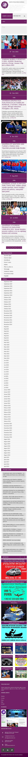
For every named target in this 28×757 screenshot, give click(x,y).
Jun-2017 (6, 367)
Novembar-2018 (8, 315)
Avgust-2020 (7, 441)
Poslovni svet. (11, 754)
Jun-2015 (6, 371)
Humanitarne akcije (8, 273)
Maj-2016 (6, 335)
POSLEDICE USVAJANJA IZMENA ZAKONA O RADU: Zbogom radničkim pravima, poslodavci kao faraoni (13, 509)
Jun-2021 (6, 360)
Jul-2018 (6, 378)
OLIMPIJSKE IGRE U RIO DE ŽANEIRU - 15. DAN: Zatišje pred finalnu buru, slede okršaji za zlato (13, 475)
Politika (6, 264)
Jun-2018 (6, 365)
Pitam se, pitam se (8, 266)
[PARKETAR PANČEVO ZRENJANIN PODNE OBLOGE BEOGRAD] (7, 674)
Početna (3, 696)
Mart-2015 (6, 356)
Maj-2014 (6, 340)
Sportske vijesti (7, 255)
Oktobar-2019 (7, 297)
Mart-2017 (6, 351)
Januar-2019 (7, 392)
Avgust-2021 (7, 439)
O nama (2, 698)
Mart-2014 (6, 358)
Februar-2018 (7, 412)
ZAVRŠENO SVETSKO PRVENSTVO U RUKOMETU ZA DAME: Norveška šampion (13, 486)
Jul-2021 (6, 376)
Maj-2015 (6, 338)
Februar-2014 (7, 421)
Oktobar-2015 (7, 306)
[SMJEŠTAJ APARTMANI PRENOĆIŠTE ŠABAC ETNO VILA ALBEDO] (21, 649)
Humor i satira (7, 262)
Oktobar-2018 (7, 299)
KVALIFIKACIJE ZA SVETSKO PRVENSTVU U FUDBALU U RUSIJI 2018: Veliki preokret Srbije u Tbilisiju (14, 503)
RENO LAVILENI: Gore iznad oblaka (11, 540)
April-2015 (6, 466)
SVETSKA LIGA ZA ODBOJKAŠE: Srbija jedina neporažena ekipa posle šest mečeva (13, 514)
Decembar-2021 (8, 423)
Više (14, 56)
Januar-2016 (7, 398)
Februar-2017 (7, 414)
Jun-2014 (6, 374)
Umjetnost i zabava (8, 271)
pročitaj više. (13, 117)
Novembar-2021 (8, 311)
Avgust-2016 (7, 450)
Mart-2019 (6, 347)
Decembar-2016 (8, 432)
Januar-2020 (7, 389)
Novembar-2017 (8, 317)
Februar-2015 (7, 419)
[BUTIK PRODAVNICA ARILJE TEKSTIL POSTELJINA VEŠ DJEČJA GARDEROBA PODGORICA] (14, 591)
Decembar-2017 (8, 430)
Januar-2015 (7, 401)
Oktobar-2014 (7, 308)
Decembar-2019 (8, 425)
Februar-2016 (7, 416)
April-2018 (6, 459)
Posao (2, 700)
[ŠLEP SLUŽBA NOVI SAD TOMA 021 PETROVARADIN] (7, 649)
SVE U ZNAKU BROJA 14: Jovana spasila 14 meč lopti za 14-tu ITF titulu (13, 525)
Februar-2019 (7, 410)
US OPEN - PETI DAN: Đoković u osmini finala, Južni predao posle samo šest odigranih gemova (14, 520)
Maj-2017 (6, 333)
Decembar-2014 (8, 437)
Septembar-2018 (8, 286)
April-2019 (6, 457)
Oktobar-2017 (7, 302)
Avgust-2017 (7, 448)
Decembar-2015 (8, 434)
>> (20, 247)
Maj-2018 (6, 331)
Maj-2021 (6, 326)
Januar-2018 (7, 394)
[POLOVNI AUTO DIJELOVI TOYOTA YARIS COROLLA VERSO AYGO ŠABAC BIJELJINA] (14, 571)
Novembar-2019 (8, 313)
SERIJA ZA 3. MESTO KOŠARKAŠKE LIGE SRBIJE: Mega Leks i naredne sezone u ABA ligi (13, 545)
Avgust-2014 (7, 455)
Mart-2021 (6, 342)
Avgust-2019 (7, 443)
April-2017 (6, 461)
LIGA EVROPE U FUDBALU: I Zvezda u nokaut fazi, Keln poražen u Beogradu (12, 530)
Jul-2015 (6, 385)
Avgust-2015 (7, 452)
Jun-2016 (6, 369)
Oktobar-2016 (7, 304)
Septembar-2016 (8, 290)
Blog (2, 702)
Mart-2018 (6, 349)
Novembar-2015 (8, 322)
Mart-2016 (6, 353)
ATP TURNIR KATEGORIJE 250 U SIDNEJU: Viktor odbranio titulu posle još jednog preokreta (13, 551)
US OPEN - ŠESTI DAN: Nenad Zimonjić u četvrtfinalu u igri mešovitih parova (13, 497)
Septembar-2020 (8, 281)
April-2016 (6, 464)
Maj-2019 (6, 329)
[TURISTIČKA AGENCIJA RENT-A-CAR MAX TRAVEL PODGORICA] (14, 612)
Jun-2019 (6, 362)
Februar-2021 (7, 405)
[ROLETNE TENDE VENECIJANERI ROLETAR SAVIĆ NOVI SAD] (21, 661)
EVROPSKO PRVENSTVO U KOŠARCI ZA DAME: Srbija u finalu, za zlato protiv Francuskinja (13, 535)
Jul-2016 (6, 383)
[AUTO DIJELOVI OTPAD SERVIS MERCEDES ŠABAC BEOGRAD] (7, 661)
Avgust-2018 (7, 446)
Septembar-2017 (8, 288)
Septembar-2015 (8, 293)
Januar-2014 (7, 403)
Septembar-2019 (8, 284)
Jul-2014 (6, 387)
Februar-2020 (7, 407)
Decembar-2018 (8, 428)
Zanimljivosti (7, 260)
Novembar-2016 (8, 320)
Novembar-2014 (8, 324)
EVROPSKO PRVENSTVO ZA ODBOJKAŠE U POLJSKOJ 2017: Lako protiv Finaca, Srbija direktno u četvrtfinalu (14, 492)
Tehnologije (6, 269)
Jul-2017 (6, 380)
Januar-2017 (7, 396)
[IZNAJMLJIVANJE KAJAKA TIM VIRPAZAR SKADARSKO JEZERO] (14, 633)
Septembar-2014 (8, 295)
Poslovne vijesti (7, 257)
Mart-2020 (6, 344)
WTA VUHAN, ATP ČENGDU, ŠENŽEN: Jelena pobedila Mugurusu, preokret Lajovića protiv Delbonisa (13, 481)
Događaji (6, 275)
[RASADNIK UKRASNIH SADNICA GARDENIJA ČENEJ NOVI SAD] (21, 674)
